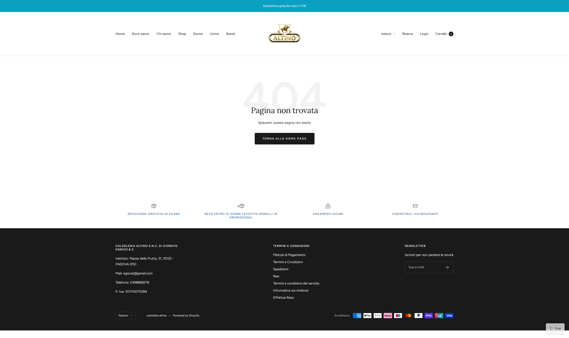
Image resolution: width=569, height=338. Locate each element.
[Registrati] (447, 267)
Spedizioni (280, 269)
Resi (276, 276)
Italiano (386, 34)
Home (120, 34)
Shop (182, 34)
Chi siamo (163, 34)
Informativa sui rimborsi (290, 290)
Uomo (214, 34)
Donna (198, 34)
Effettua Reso (283, 298)
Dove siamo (140, 34)
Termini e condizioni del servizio (296, 283)
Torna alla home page (284, 138)
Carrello (443, 34)
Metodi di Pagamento (289, 255)
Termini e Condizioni (288, 262)
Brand (230, 34)
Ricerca (407, 34)
